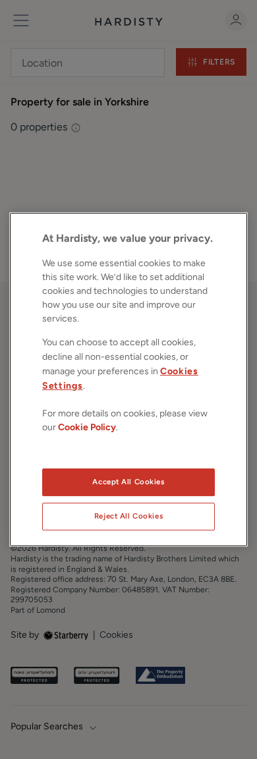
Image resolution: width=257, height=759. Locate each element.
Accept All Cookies (128, 481)
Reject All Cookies (128, 515)
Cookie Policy (87, 427)
